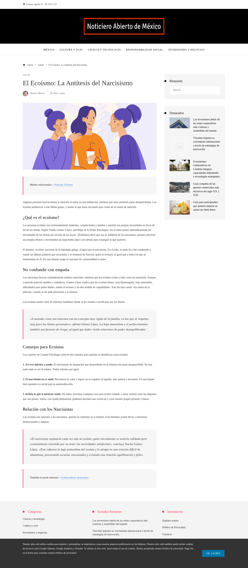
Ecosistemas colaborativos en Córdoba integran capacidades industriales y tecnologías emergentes (206, 169)
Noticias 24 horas (63, 184)
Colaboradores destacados (75, 477)
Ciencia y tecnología (34, 518)
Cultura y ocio (30, 525)
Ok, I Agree (213, 553)
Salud (26, 75)
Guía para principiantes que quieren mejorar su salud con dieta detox (205, 206)
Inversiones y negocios (35, 532)
